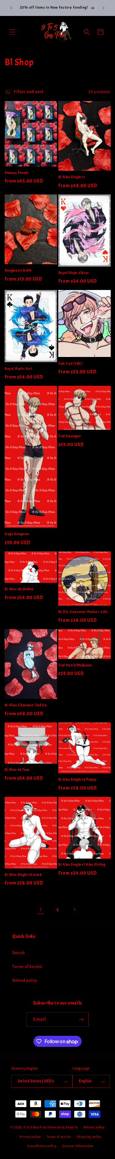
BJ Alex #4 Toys (17, 769)
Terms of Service (27, 966)
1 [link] (41, 910)
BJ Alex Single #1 (71, 177)
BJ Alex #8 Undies (19, 589)
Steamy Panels (17, 172)
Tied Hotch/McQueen (75, 665)
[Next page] (74, 909)
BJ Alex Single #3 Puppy (77, 779)
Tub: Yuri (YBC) (70, 363)
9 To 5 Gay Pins (34, 1127)
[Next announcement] (103, 8)
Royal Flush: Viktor (73, 273)
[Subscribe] (81, 1019)
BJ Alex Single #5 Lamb (23, 874)
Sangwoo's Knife (18, 270)
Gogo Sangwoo (17, 534)
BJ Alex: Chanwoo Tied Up (26, 705)
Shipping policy (89, 1136)
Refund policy (24, 980)
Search (18, 952)
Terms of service (58, 1136)
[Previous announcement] (11, 8)
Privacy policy (30, 1136)
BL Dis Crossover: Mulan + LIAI (83, 611)
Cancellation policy (41, 1146)
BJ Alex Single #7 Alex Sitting (81, 864)
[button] (12, 32)
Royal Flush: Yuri (18, 368)
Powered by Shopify (62, 1127)
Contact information (78, 1146)
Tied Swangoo (69, 436)
